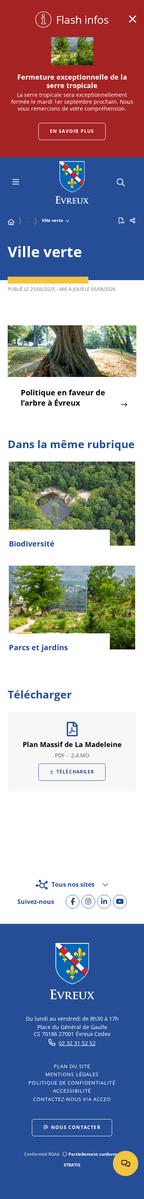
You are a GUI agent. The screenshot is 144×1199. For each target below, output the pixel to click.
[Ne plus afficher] (132, 19)
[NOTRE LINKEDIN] (104, 902)
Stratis (72, 1165)
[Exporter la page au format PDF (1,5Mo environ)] (121, 220)
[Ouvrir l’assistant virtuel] (125, 1163)
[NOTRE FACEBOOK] (72, 902)
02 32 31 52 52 (77, 1043)
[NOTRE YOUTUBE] (120, 902)
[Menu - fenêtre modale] (16, 182)
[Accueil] (11, 222)
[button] (121, 181)
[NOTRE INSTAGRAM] (88, 902)
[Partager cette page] (132, 220)
